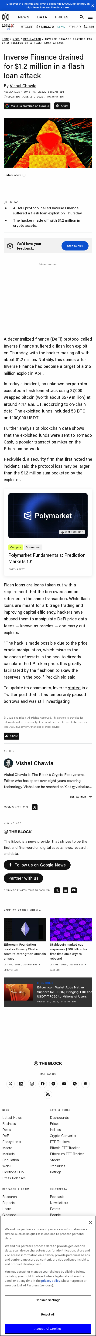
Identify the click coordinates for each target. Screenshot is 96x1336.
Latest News (12, 1117)
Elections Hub (13, 1172)
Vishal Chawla (23, 85)
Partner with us (23, 878)
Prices (54, 1123)
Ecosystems (11, 1141)
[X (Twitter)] (10, 1084)
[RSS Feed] (48, 1094)
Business (9, 1123)
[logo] (5, 17)
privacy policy (50, 1280)
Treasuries (57, 1166)
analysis (26, 428)
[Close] (90, 1222)
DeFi (6, 1135)
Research (9, 1196)
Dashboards (59, 1117)
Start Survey (75, 245)
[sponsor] (18, 992)
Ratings (56, 1172)
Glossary (9, 1215)
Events (55, 1209)
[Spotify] (75, 1084)
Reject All (48, 1314)
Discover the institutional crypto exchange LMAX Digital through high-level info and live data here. (48, 5)
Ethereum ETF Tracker (67, 1154)
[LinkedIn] (21, 1084)
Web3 (6, 1166)
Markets (8, 1154)
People (55, 1215)
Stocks (55, 1160)
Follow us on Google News (37, 864)
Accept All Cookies (48, 1328)
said (71, 677)
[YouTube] (64, 1084)
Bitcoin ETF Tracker (65, 1148)
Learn (6, 1209)
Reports (8, 1202)
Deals (6, 1129)
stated (74, 687)
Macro (7, 1148)
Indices (55, 1129)
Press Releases (14, 1178)
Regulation (10, 1160)
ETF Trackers (60, 1141)
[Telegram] (53, 1084)
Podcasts (57, 1196)
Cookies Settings (48, 1300)
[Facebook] (42, 1084)
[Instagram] (32, 1084)
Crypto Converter (63, 1135)
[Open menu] (90, 17)
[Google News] (85, 1084)
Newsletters (59, 1202)
